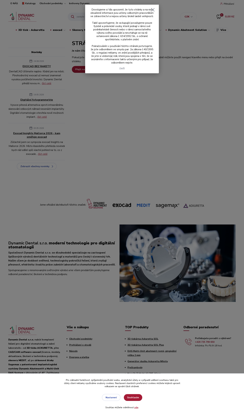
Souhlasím (133, 397)
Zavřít (122, 68)
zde (136, 407)
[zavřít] (153, 10)
